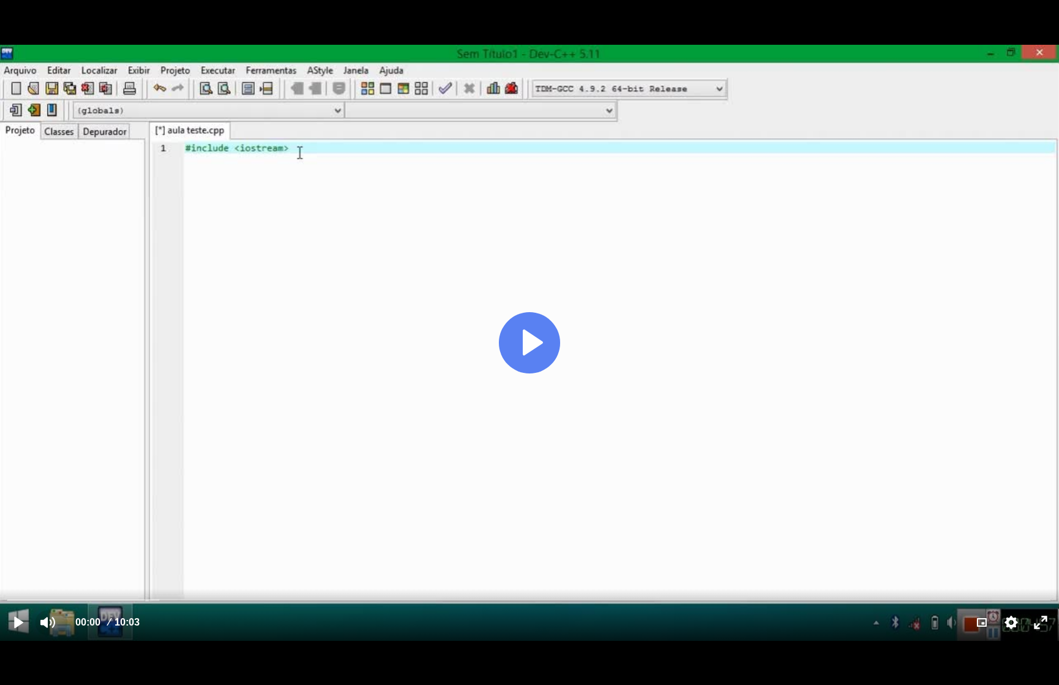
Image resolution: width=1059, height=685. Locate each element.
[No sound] (47, 622)
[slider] (529, 599)
